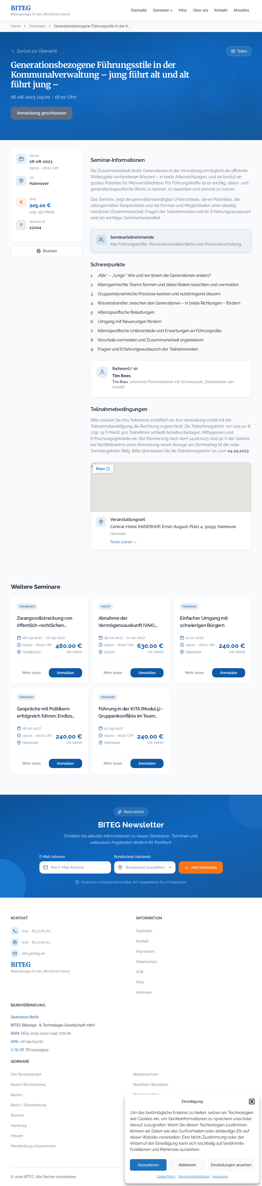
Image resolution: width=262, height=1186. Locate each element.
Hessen (17, 1136)
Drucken (50, 251)
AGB (139, 972)
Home (16, 26)
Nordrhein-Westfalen (150, 1085)
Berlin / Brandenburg (28, 1105)
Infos (183, 10)
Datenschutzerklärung (194, 1176)
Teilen (242, 51)
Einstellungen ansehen (231, 1165)
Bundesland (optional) (132, 857)
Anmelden (69, 674)
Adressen (144, 992)
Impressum (220, 1176)
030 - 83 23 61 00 (36, 931)
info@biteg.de (33, 953)
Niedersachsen (145, 1074)
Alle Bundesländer (26, 1074)
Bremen (17, 1115)
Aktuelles (241, 10)
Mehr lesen (34, 674)
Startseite (139, 10)
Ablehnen (187, 1165)
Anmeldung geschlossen (41, 113)
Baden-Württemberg (28, 1085)
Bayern (17, 1095)
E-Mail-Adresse (52, 857)
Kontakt (220, 10)
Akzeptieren (148, 1165)
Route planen (129, 542)
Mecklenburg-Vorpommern (33, 1146)
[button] (251, 1101)
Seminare (161, 10)
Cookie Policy (166, 1176)
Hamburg (19, 1126)
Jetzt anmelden (204, 867)
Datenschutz (146, 962)
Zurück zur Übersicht (37, 51)
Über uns (200, 10)
